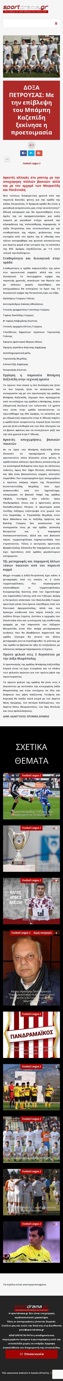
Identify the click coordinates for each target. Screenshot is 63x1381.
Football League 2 (31, 163)
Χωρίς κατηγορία (43, 932)
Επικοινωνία (34, 1354)
